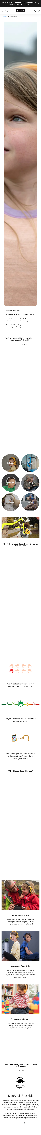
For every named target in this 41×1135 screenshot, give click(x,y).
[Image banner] (20, 527)
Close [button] (38, 3)
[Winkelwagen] (38, 11)
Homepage (4, 16)
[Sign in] (35, 11)
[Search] (7, 11)
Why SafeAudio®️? (20, 1123)
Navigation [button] (3, 11)
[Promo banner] (20, 668)
